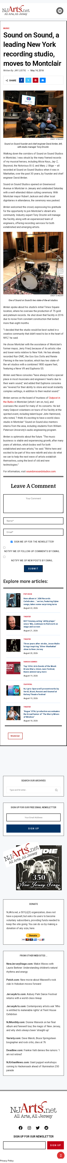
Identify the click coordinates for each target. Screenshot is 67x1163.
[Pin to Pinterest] (35, 80)
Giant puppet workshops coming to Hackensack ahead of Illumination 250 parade (32, 1066)
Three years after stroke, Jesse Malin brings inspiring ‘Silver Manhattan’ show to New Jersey (42, 646)
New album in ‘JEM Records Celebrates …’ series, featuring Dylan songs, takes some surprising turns (41, 601)
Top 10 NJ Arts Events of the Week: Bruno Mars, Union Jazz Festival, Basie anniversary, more (40, 669)
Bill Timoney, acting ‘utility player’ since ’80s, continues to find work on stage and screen (41, 624)
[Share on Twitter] (28, 80)
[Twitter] (38, 1128)
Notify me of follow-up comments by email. (32, 551)
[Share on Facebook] (21, 80)
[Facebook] (21, 1128)
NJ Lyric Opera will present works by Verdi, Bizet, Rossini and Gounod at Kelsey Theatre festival (41, 692)
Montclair (15, 736)
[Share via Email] (43, 80)
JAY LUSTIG (20, 70)
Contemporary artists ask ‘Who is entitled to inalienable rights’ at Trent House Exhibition (33, 1010)
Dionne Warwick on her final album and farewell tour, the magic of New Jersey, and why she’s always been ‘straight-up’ (33, 1026)
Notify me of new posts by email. (32, 560)
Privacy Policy (7, 1160)
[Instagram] (29, 1128)
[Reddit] (46, 1128)
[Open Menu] (59, 10)
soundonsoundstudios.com (41, 471)
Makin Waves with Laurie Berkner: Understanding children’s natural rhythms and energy (31, 967)
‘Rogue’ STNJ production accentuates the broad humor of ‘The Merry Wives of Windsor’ (42, 714)
